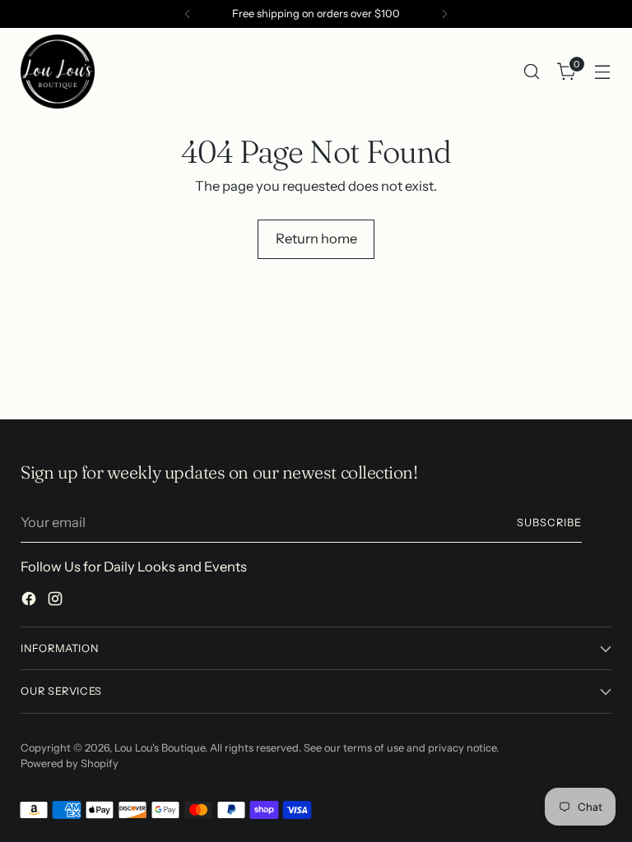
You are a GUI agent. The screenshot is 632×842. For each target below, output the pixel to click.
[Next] (444, 14)
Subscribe (549, 522)
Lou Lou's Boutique (159, 748)
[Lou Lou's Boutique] (58, 72)
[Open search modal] (532, 72)
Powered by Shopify (69, 763)
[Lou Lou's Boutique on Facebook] (30, 601)
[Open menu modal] (603, 72)
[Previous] (188, 14)
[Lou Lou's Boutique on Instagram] (57, 601)
